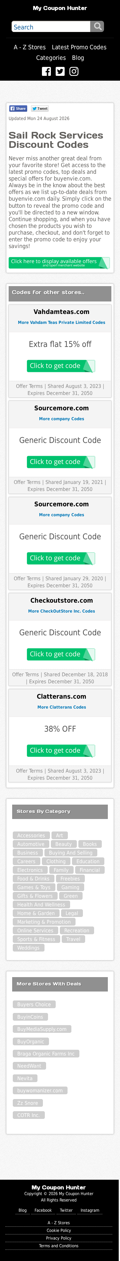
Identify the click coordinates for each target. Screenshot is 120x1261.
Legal (72, 913)
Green (71, 896)
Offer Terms (29, 386)
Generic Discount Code (60, 440)
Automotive (30, 844)
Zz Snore (27, 1103)
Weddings (28, 948)
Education (88, 861)
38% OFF (60, 729)
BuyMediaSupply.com (42, 1029)
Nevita (25, 1078)
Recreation (76, 931)
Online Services (35, 931)
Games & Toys (34, 887)
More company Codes (61, 418)
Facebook (43, 1210)
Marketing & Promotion (44, 922)
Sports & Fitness (36, 939)
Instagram (90, 1210)
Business (27, 853)
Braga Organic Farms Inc (46, 1054)
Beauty (63, 844)
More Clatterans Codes (61, 707)
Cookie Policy (59, 1230)
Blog (78, 57)
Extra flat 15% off (60, 344)
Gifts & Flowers (35, 896)
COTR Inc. (28, 1115)
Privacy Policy (58, 1238)
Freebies (70, 879)
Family (61, 870)
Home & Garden (36, 913)
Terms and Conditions (58, 1245)
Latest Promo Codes (79, 47)
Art (59, 835)
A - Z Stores (30, 47)
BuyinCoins (30, 1017)
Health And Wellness (41, 905)
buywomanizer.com (40, 1091)
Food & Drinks (33, 879)
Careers (26, 861)
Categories (51, 57)
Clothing (56, 861)
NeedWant (29, 1066)
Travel (73, 939)
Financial (90, 870)
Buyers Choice (34, 1004)
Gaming (70, 887)
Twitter (66, 1210)
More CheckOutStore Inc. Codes (61, 611)
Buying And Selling (70, 853)
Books (90, 844)
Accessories (31, 835)
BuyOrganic (30, 1042)
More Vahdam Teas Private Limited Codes (61, 322)
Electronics (30, 870)
